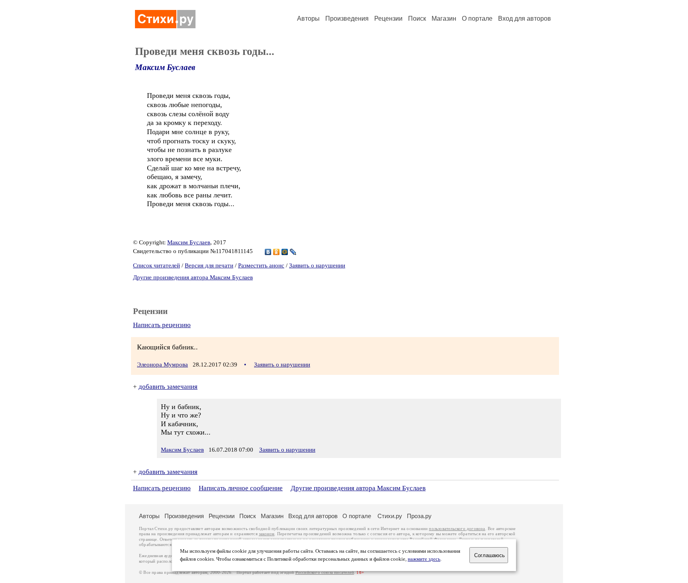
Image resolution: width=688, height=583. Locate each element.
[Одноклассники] (276, 252)
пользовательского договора (457, 528)
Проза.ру (419, 516)
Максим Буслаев (165, 67)
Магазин (444, 18)
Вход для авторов (524, 18)
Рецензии (388, 18)
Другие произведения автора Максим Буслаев (193, 277)
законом (266, 534)
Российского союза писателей (324, 572)
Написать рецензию (162, 325)
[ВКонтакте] (268, 252)
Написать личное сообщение (241, 488)
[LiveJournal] (293, 252)
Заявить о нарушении (317, 265)
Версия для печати (209, 265)
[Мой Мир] (285, 252)
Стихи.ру (389, 516)
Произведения (347, 18)
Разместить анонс (261, 265)
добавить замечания (168, 386)
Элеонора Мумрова (162, 364)
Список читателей (156, 265)
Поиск (417, 18)
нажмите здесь (424, 559)
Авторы (308, 18)
